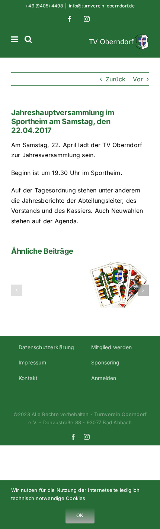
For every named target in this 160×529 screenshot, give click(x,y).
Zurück (115, 79)
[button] (16, 290)
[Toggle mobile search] (28, 39)
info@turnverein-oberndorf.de (102, 6)
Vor (138, 79)
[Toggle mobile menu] (15, 39)
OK (79, 515)
